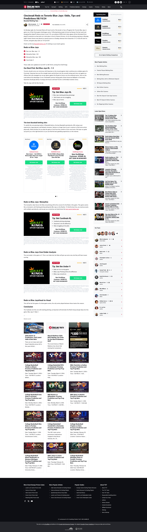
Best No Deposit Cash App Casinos (107, 95)
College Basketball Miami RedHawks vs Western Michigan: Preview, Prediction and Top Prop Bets (33, 459)
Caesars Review (106, 49)
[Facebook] (116, 2)
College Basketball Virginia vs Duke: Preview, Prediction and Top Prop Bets (78, 426)
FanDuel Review (106, 21)
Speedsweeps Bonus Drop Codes (59, 492)
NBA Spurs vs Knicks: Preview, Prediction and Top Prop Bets (78, 396)
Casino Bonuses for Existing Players (85, 490)
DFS (66, 7)
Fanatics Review (106, 42)
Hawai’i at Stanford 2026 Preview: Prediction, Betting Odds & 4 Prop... (112, 205)
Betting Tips (46, 11)
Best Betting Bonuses (103, 74)
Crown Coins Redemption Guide (84, 497)
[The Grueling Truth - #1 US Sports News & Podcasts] (34, 7)
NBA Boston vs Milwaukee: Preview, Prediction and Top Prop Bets (56, 397)
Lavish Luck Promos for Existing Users (60, 495)
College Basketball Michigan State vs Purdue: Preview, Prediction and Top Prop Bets (78, 459)
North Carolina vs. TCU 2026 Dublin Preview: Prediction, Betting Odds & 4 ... (112, 160)
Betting (61, 7)
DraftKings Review (106, 35)
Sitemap (104, 510)
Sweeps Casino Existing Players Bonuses (86, 487)
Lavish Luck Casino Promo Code (33, 487)
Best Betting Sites (102, 66)
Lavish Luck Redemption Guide (83, 495)
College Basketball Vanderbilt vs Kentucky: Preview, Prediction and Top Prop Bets (56, 426)
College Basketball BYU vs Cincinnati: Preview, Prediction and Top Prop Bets (56, 367)
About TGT (104, 487)
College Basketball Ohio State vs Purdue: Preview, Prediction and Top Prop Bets (33, 426)
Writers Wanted (105, 502)
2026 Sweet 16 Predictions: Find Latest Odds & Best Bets (33, 337)
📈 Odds (73, 2)
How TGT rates (105, 492)
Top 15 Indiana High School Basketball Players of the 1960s (111, 117)
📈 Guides (56, 2)
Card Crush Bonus (80, 492)
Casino (91, 7)
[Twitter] (118, 2)
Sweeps (84, 7)
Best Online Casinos (102, 87)
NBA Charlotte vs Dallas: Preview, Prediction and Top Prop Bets (78, 367)
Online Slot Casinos (102, 91)
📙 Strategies (64, 2)
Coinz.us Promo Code (30, 490)
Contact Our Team (106, 497)
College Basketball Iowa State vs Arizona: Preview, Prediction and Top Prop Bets (33, 397)
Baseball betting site (40, 44)
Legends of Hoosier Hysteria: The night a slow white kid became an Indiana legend (112, 172)
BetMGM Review (106, 28)
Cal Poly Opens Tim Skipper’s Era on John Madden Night (111, 183)
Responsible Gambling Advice (109, 495)
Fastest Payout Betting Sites (105, 70)
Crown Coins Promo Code (31, 495)
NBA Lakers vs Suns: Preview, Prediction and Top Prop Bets (56, 457)
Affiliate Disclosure (106, 507)
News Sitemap (105, 512)
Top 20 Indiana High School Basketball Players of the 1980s (111, 127)
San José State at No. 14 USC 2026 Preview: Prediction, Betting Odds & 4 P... (112, 217)
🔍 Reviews (90, 2)
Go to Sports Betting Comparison (108, 55)
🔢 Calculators (81, 2)
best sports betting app (72, 209)
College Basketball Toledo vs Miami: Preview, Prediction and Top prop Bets (33, 367)
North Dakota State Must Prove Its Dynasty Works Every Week (112, 138)
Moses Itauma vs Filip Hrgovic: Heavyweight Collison (111, 148)
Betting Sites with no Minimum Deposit (108, 79)
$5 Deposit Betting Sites (104, 83)
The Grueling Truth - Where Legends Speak (33, 11)
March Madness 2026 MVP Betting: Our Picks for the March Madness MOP (56, 338)
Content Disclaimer (106, 505)
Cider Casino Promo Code (31, 492)
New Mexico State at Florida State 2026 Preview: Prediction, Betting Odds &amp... (111, 194)
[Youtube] (121, 2)
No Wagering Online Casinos (105, 104)
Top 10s (47, 7)
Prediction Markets (75, 7)
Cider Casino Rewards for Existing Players (61, 487)
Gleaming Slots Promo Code (32, 497)
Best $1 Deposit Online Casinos (106, 100)
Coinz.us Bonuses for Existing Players (60, 490)
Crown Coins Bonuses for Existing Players (61, 497)
